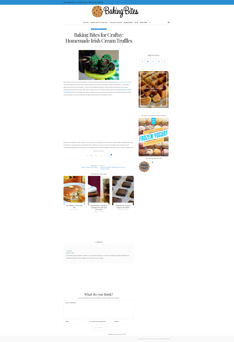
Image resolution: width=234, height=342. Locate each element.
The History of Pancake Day (74, 206)
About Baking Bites (69, 2)
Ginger (69, 250)
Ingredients (128, 22)
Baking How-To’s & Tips (98, 22)
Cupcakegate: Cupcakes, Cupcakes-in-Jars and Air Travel (98, 207)
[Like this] (110, 155)
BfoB (136, 22)
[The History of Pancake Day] (74, 190)
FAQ (77, 2)
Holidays (94, 29)
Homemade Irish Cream (124, 82)
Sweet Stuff (102, 29)
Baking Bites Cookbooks (96, 2)
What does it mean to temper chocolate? (123, 206)
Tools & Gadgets (115, 22)
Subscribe (143, 22)
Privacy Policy (83, 2)
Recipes (86, 22)
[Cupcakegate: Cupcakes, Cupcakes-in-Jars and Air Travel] (99, 190)
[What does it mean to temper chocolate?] (123, 190)
